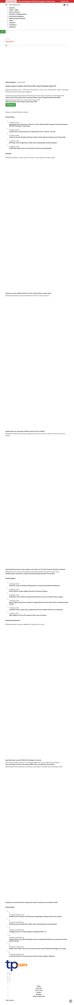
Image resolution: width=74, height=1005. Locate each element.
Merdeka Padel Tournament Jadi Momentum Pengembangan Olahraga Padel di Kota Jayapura (35, 916)
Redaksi (39, 992)
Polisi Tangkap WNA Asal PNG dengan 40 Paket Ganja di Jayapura (27, 615)
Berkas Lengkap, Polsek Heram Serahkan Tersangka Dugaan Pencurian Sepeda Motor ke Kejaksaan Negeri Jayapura (38, 603)
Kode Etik (39, 988)
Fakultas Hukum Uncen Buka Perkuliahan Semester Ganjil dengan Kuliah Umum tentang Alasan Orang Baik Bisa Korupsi (38, 940)
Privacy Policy (39, 990)
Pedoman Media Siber (39, 996)
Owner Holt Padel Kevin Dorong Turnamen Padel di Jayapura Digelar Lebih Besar (32, 956)
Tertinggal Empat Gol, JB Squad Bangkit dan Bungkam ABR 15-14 (27, 931)
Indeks (39, 986)
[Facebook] (9, 972)
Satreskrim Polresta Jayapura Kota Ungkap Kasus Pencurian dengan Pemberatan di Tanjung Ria (36, 609)
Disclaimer (39, 994)
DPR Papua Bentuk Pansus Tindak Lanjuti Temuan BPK (21, 101)
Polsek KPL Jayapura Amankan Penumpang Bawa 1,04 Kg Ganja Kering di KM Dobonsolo (34, 585)
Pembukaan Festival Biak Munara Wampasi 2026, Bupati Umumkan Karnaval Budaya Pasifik (31, 902)
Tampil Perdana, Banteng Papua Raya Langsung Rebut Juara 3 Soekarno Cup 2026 (32, 131)
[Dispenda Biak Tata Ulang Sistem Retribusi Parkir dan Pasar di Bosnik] (37, 362)
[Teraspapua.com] (14, 5)
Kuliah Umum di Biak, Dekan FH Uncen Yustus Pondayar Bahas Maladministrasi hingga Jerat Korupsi (37, 948)
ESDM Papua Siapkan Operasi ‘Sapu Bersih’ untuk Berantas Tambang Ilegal (30, 148)
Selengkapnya (10, 104)
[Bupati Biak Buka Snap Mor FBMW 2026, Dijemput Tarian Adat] (37, 691)
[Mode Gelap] (64, 4)
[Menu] (7, 4)
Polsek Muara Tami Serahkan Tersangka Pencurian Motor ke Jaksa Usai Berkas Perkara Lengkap (36, 597)
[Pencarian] (67, 4)
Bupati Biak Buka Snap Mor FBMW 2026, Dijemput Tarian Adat (23, 760)
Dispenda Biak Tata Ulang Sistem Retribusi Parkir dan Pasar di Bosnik (25, 431)
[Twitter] (9, 974)
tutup (2, 31)
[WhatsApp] (9, 980)
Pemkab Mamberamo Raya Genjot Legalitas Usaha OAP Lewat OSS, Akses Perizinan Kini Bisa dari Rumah (35, 569)
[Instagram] (9, 978)
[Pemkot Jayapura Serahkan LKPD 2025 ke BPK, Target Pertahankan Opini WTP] (36, 63)
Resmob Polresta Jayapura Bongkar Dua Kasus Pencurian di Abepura (28, 591)
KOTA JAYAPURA (11, 82)
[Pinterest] (9, 976)
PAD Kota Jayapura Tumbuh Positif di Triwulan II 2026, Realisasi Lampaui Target (28, 293)
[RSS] (9, 982)
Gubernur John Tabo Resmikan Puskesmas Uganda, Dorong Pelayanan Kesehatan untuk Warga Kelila (37, 137)
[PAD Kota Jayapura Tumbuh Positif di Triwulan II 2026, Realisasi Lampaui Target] (37, 224)
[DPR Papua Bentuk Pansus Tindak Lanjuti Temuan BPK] (23, 100)
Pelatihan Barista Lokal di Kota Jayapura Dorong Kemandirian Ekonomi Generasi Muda (30, 573)
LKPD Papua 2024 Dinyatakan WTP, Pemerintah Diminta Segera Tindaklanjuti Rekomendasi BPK (33, 97)
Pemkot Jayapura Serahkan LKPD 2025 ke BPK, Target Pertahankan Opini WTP (31, 86)
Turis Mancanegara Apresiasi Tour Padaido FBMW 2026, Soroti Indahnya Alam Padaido (30, 764)
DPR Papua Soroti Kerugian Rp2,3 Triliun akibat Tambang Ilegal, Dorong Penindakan (33, 142)
